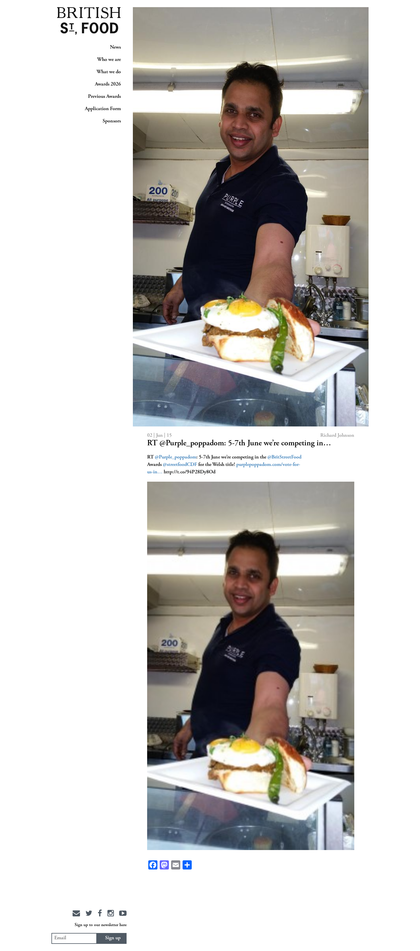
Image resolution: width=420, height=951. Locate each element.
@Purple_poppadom (175, 457)
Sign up (113, 938)
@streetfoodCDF (180, 464)
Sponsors (112, 121)
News (115, 47)
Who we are (109, 59)
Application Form (103, 109)
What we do (109, 72)
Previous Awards (104, 96)
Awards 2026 (108, 84)
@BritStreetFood (284, 457)
